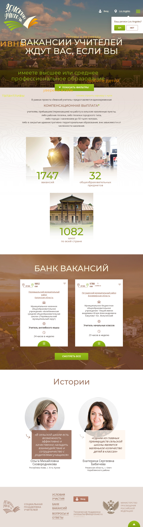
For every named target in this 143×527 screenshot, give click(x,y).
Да (119, 27)
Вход (106, 11)
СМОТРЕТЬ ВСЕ (71, 356)
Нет (132, 28)
